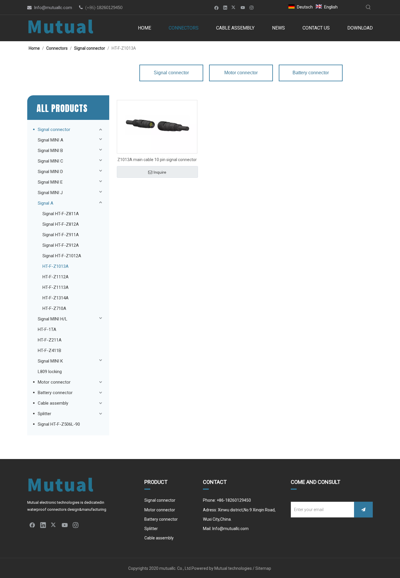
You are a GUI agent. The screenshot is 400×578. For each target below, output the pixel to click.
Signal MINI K (50, 361)
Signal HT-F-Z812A (60, 224)
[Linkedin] (225, 7)
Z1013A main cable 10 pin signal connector (157, 159)
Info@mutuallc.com (53, 7)
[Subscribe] (363, 509)
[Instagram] (251, 7)
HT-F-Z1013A (55, 266)
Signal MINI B (50, 150)
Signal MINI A (50, 140)
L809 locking (50, 371)
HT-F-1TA (47, 329)
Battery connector (55, 392)
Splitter (44, 413)
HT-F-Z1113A (55, 287)
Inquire (159, 172)
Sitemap (263, 568)
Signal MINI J (50, 192)
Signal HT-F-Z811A (60, 213)
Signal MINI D (50, 171)
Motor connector (54, 382)
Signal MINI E (50, 182)
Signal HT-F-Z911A (60, 234)
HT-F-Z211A (49, 340)
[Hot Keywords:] (368, 7)
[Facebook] (216, 7)
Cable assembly (53, 403)
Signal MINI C (50, 161)
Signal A (45, 203)
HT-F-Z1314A (55, 298)
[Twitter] (234, 7)
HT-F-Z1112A (55, 276)
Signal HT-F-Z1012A (61, 255)
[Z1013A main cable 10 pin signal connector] (157, 126)
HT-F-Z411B (49, 350)
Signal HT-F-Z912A (60, 245)
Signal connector (54, 129)
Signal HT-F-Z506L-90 (59, 424)
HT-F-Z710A (54, 308)
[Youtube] (243, 7)
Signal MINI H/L (52, 319)
